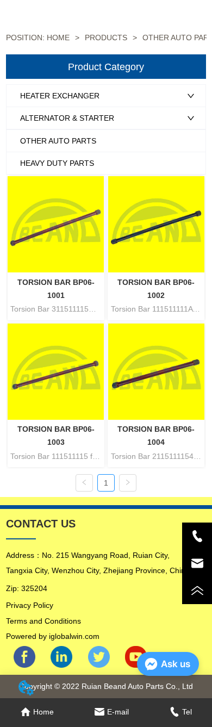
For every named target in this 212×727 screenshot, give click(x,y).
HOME (58, 37)
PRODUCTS (106, 37)
